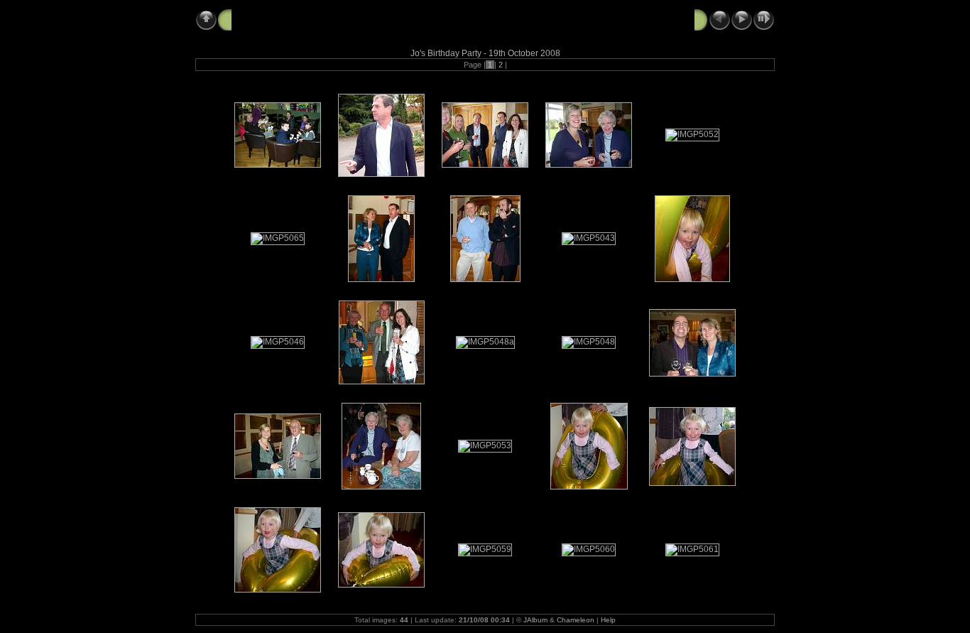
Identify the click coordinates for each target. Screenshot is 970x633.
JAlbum (535, 620)
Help (608, 620)
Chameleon (575, 620)
